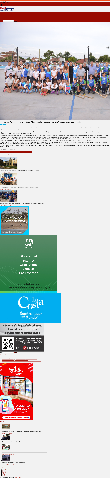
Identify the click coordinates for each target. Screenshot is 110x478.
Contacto (4, 5)
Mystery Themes (17, 477)
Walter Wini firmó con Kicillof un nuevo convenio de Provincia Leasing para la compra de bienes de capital (21, 361)
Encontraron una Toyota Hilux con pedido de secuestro (12, 358)
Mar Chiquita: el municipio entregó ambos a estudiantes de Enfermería (15, 360)
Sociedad (4, 12)
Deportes (4, 15)
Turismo (3, 17)
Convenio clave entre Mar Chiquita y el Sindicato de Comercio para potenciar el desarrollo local (19, 359)
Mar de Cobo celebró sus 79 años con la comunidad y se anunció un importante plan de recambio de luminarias (24, 452)
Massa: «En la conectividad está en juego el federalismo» (13, 441)
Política (3, 13)
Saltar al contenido (3, 1)
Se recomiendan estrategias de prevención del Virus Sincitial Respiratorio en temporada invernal (19, 170)
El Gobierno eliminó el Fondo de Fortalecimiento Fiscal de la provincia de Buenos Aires (16, 152)
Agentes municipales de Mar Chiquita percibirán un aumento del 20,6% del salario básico (16, 151)
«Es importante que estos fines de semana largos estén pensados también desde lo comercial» (21, 431)
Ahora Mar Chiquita (6, 4)
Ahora (1, 124)
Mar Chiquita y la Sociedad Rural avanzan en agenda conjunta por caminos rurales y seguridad (19, 187)
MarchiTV (4, 18)
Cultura (3, 16)
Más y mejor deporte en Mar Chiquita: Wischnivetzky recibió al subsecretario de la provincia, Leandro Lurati (22, 203)
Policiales (4, 14)
